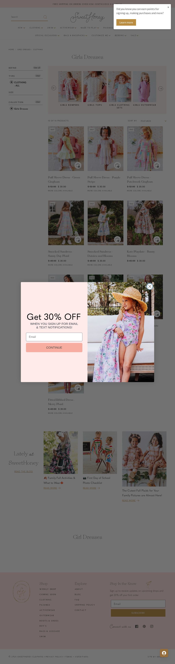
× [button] (168, 7)
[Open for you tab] (164, 653)
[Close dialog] (150, 286)
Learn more (126, 22)
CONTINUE (54, 347)
